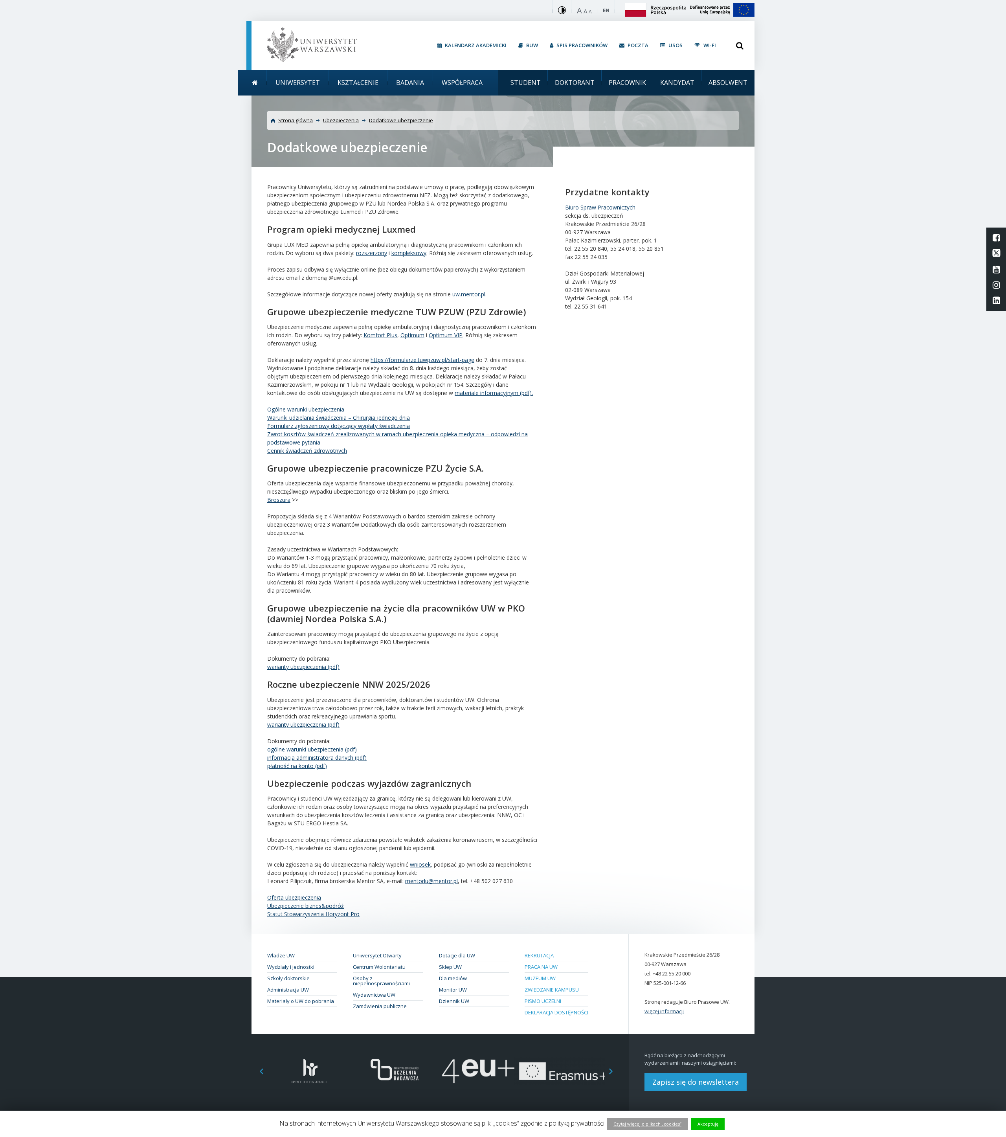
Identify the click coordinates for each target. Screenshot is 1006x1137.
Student (525, 82)
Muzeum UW (540, 978)
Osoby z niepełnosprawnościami (381, 981)
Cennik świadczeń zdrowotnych (307, 450)
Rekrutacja (539, 955)
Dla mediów (453, 978)
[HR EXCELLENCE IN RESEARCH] (309, 1071)
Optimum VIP (446, 335)
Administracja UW (288, 989)
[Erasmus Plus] (563, 1071)
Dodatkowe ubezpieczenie (401, 120)
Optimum (412, 335)
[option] (309, 1071)
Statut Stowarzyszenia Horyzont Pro (313, 914)
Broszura (278, 499)
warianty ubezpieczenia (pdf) (303, 666)
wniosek (420, 864)
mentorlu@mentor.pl (431, 881)
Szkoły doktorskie (288, 978)
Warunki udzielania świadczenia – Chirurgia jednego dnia (338, 417)
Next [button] (615, 1071)
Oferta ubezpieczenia (294, 897)
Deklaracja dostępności (556, 1012)
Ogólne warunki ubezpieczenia (305, 409)
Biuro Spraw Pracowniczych (600, 207)
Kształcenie (358, 82)
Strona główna (295, 120)
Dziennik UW (454, 1001)
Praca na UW (541, 966)
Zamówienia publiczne (380, 1006)
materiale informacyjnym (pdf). (494, 393)
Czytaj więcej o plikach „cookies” (647, 1124)
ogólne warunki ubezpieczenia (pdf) (312, 749)
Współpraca (462, 82)
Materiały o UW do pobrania (300, 1001)
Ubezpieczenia (341, 120)
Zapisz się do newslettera (695, 1082)
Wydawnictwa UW (374, 994)
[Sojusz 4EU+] (478, 1071)
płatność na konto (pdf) (297, 766)
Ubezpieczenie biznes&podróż (305, 905)
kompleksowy (408, 253)
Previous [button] (257, 1071)
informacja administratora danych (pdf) (317, 757)
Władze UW (281, 955)
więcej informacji (664, 1011)
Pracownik (627, 82)
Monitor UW (453, 989)
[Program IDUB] (394, 1071)
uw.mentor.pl (468, 294)
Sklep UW (450, 966)
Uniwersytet (297, 82)
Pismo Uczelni (543, 1001)
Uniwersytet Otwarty (377, 955)
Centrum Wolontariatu (379, 966)
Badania (410, 82)
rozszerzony (371, 253)
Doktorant (575, 82)
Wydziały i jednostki (290, 966)
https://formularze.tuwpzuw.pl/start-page (422, 360)
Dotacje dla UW (457, 955)
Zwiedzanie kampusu (552, 989)
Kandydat (677, 82)
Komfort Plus (380, 335)
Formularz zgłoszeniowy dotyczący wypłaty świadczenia (338, 426)
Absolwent (728, 82)
